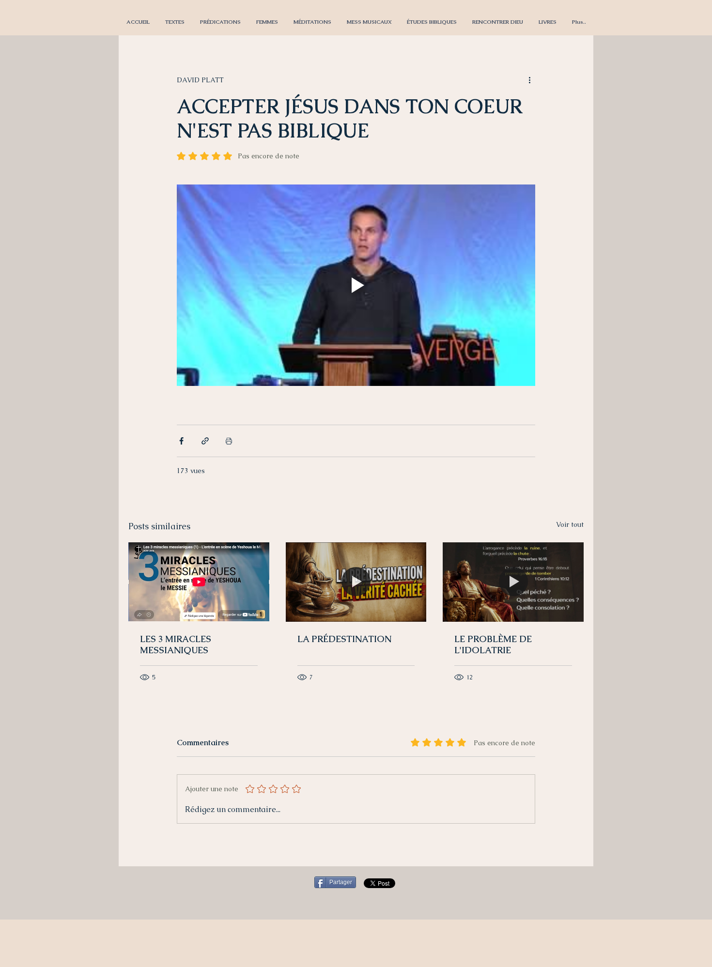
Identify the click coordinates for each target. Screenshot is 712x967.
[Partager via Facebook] (181, 440)
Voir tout (570, 524)
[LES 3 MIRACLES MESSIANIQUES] (198, 581)
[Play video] (356, 285)
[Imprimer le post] (228, 440)
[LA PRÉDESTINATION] (356, 582)
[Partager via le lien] (205, 440)
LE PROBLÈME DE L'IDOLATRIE (493, 644)
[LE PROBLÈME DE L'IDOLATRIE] (513, 581)
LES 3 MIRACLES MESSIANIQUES (175, 644)
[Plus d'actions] (529, 80)
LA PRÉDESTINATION (344, 639)
